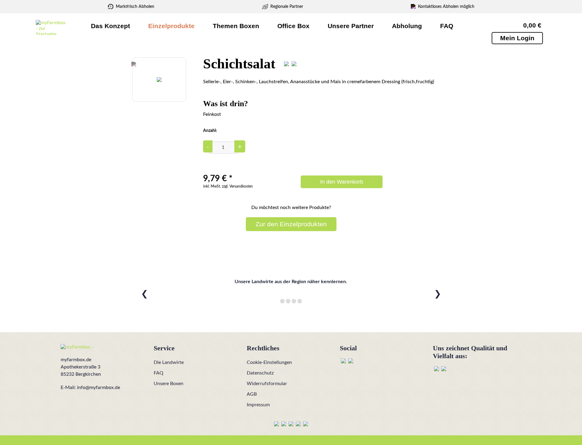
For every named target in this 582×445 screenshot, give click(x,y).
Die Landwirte (169, 362)
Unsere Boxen (168, 383)
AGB (252, 394)
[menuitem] (110, 26)
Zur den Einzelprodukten (291, 224)
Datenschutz (260, 373)
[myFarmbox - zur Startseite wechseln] (51, 27)
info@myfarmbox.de (98, 387)
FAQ (158, 373)
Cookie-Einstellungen (269, 362)
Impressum (258, 404)
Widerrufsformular (267, 383)
